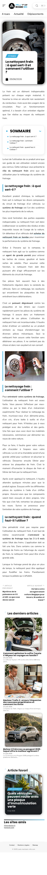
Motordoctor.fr (9, 825)
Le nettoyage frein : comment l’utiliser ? (21, 142)
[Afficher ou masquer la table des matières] (36, 131)
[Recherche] (37, 6)
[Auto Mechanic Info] (18, 5)
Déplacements (15, 789)
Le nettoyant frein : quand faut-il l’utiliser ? (22, 148)
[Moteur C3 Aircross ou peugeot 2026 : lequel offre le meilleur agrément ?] (23, 730)
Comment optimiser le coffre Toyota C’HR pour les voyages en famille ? (22, 654)
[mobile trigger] (5, 5)
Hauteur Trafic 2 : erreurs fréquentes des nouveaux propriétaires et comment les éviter (22, 702)
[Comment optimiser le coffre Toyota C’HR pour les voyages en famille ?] (23, 634)
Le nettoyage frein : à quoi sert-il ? (23, 136)
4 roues (12, 56)
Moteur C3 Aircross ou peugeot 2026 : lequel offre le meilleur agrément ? (22, 750)
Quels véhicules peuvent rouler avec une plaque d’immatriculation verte (23, 800)
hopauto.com (9, 827)
